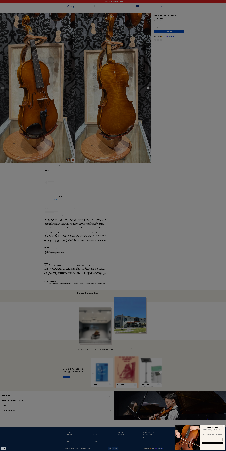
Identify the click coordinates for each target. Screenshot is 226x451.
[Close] (223, 426)
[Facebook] (211, 446)
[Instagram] (213, 446)
